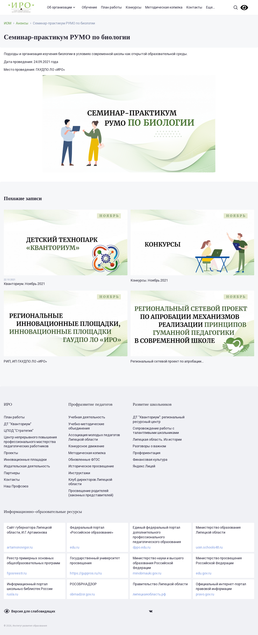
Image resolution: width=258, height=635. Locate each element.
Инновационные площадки (25, 459)
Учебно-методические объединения (86, 426)
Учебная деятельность (86, 417)
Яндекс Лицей (144, 466)
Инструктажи (79, 473)
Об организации (59, 7)
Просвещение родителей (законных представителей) (90, 493)
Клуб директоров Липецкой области (90, 482)
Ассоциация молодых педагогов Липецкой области (94, 437)
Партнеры (12, 473)
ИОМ (7, 23)
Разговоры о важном (149, 446)
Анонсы (22, 23)
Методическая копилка (163, 7)
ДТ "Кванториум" (17, 424)
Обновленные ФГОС (84, 459)
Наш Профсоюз (16, 486)
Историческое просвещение (91, 466)
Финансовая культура (150, 459)
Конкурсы (133, 7)
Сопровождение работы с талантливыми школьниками (156, 430)
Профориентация (146, 453)
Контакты (194, 7)
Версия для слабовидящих (33, 611)
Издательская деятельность (27, 466)
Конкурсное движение (86, 446)
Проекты (11, 453)
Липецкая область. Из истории (157, 439)
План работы (111, 7)
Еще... (210, 7)
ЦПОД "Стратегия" (18, 431)
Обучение (89, 7)
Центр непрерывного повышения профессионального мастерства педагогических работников (30, 441)
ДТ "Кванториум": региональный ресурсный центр (159, 419)
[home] (21, 7)
